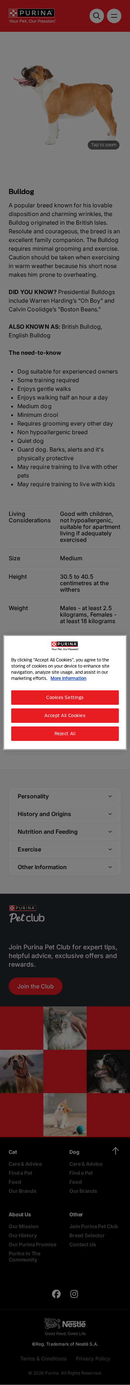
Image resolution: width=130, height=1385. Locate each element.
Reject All (65, 733)
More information (68, 678)
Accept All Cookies (64, 715)
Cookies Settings (65, 697)
